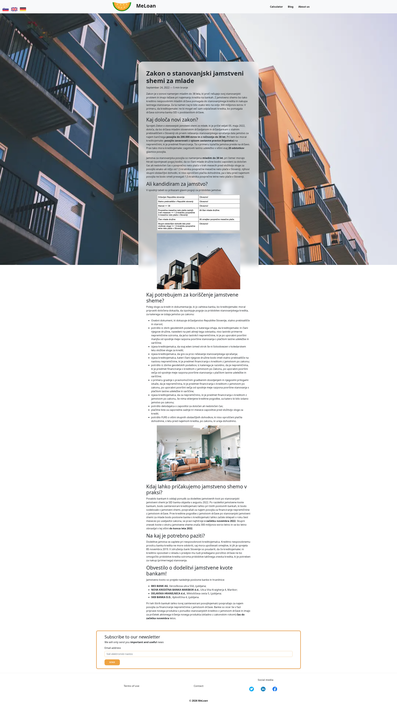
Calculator (276, 6)
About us (304, 6)
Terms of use (131, 686)
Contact (198, 686)
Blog (290, 6)
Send (112, 662)
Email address (113, 648)
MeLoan (146, 5)
